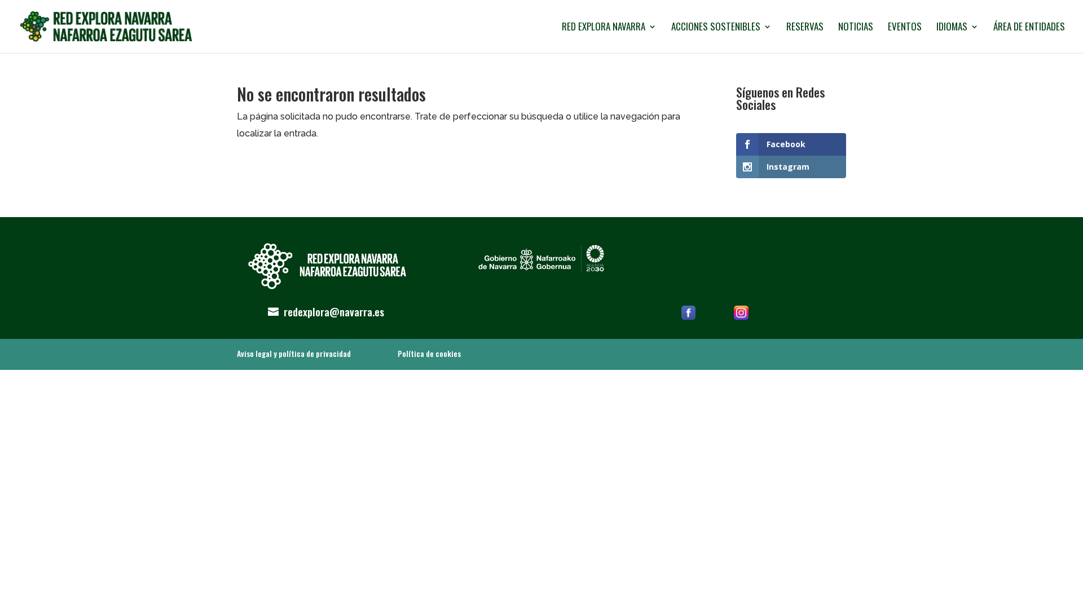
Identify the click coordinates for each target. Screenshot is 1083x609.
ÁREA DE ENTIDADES (1029, 28)
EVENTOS (905, 28)
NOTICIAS (855, 28)
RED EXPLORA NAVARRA (603, 28)
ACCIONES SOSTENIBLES (715, 28)
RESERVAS (805, 28)
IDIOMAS (951, 28)
